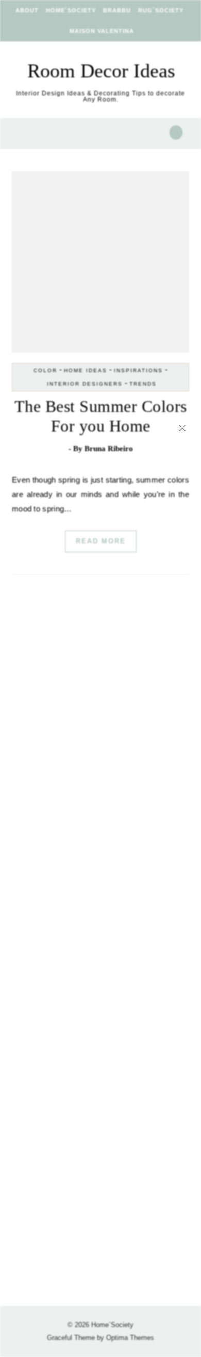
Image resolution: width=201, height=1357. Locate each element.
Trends (143, 384)
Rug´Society (160, 10)
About (27, 10)
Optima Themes (130, 1338)
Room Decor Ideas (101, 70)
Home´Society (71, 10)
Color (45, 370)
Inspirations (138, 370)
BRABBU (117, 10)
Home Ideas (85, 370)
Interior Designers (85, 384)
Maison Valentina (102, 31)
